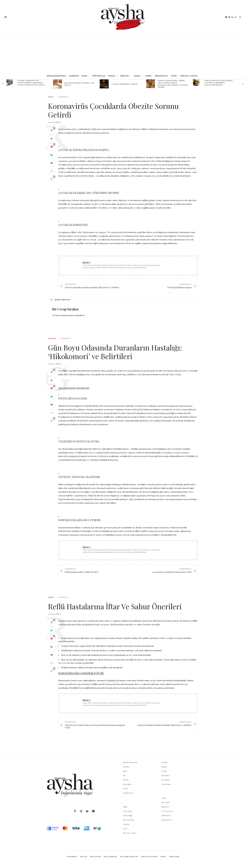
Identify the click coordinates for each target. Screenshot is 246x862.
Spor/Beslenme (129, 820)
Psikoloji (52, 338)
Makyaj (164, 767)
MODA (84, 76)
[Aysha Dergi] (123, 17)
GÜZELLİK (124, 76)
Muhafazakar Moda (56, 76)
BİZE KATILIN (95, 857)
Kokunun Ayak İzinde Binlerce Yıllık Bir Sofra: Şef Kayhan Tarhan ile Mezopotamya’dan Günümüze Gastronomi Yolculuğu (126, 83)
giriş (73, 315)
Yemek (148, 76)
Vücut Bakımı (166, 784)
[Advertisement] (123, 53)
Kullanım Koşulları (129, 857)
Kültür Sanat (165, 815)
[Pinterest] (93, 811)
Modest (126, 780)
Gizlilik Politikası (149, 857)
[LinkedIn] (87, 811)
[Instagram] (81, 811)
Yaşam (163, 798)
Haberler (74, 76)
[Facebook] (74, 811)
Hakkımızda (72, 857)
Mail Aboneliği (110, 857)
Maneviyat (165, 807)
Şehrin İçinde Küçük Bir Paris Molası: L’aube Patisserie (33, 84)
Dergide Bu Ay (161, 76)
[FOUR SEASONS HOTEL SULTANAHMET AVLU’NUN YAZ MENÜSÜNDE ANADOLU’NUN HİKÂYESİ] (149, 82)
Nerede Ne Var (166, 820)
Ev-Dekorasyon (167, 811)
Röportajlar (98, 76)
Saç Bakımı (165, 780)
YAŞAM (137, 76)
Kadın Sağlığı (127, 815)
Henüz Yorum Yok (62, 300)
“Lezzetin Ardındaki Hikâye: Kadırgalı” (77, 84)
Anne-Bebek (127, 811)
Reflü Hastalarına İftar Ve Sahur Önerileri (115, 606)
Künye (163, 857)
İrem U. (58, 122)
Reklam (83, 857)
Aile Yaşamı (165, 802)
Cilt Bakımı (165, 775)
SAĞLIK (111, 76)
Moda (125, 771)
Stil (124, 775)
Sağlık (50, 97)
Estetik (163, 771)
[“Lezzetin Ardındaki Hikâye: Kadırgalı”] (57, 83)
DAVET (174, 76)
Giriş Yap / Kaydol (189, 76)
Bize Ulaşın (174, 857)
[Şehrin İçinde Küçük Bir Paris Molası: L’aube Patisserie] (10, 83)
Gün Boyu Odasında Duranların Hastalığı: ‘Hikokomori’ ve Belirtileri (115, 352)
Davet (125, 829)
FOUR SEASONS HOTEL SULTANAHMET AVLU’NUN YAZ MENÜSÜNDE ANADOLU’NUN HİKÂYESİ (172, 82)
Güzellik (164, 762)
